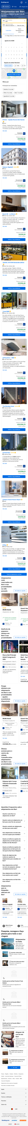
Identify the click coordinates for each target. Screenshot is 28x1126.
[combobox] (14, 21)
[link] (8, 89)
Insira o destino (9, 20)
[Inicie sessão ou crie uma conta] (21, 2)
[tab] (8, 30)
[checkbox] (22, 43)
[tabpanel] (14, 51)
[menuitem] (5, 6)
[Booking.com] (5, 2)
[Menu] (26, 2)
